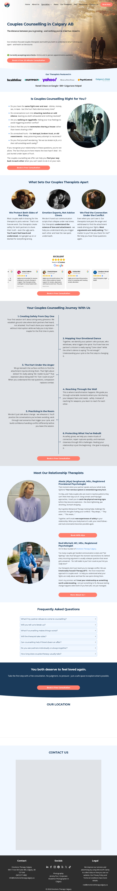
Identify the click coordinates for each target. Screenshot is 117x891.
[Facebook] (51, 867)
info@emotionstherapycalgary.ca (21, 878)
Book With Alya (78, 535)
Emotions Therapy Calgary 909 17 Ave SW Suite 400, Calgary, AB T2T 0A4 (22, 870)
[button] (108, 279)
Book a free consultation (58, 688)
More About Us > (77, 595)
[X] (66, 867)
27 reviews (61, 262)
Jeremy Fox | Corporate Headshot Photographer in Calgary (58, 879)
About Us (35, 4)
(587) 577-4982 (21, 875)
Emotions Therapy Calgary (86, 549)
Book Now (106, 4)
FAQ (75, 4)
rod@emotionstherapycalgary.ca (95, 885)
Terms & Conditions (90, 878)
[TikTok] (70, 867)
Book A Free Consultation (28, 168)
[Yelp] (62, 867)
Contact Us (94, 4)
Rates (56, 4)
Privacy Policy (99, 875)
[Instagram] (55, 867)
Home (27, 4)
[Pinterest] (58, 867)
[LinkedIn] (47, 867)
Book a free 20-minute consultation (28, 60)
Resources (83, 4)
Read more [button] (13, 286)
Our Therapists (66, 4)
